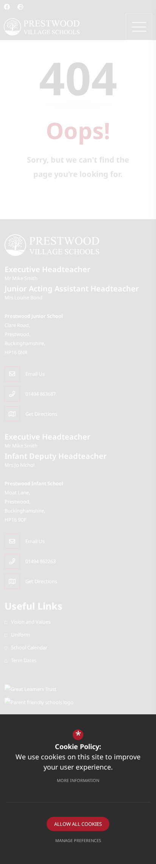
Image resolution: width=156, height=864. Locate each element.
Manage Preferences (78, 840)
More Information (78, 780)
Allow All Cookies (78, 824)
